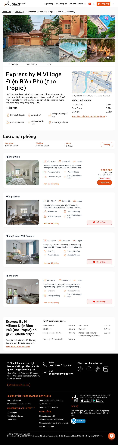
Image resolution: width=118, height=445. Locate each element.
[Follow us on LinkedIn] (106, 369)
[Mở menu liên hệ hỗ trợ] (111, 436)
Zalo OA (67, 365)
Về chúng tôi (12, 413)
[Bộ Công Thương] (91, 421)
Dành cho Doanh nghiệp (48, 407)
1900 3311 (54, 365)
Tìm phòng (19, 12)
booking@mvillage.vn (61, 373)
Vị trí (49, 64)
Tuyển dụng (11, 419)
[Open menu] (112, 3)
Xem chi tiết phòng (51, 184)
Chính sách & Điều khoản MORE (19, 404)
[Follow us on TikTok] (97, 369)
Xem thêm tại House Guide (18, 346)
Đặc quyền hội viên (14, 400)
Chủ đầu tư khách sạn (15, 416)
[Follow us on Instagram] (89, 369)
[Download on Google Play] (98, 401)
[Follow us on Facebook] (80, 369)
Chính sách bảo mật (47, 416)
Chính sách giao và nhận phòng (51, 419)
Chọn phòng (31, 64)
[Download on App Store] (86, 401)
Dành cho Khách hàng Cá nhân (51, 400)
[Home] (14, 3)
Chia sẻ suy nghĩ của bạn (19, 385)
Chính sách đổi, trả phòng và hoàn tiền (54, 423)
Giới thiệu (13, 64)
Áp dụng (107, 145)
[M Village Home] (74, 399)
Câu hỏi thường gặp (46, 426)
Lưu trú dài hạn (44, 404)
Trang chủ (6, 12)
